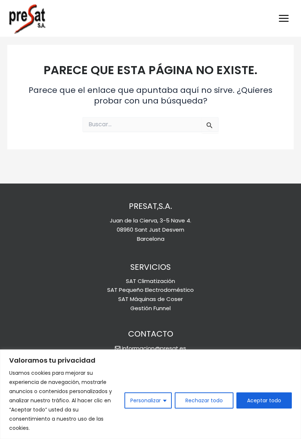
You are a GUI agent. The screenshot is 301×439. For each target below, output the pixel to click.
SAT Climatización (150, 281)
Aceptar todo (264, 400)
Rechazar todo (204, 400)
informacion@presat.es (154, 348)
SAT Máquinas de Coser (150, 299)
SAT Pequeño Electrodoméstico (150, 290)
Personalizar (145, 400)
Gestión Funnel (150, 308)
